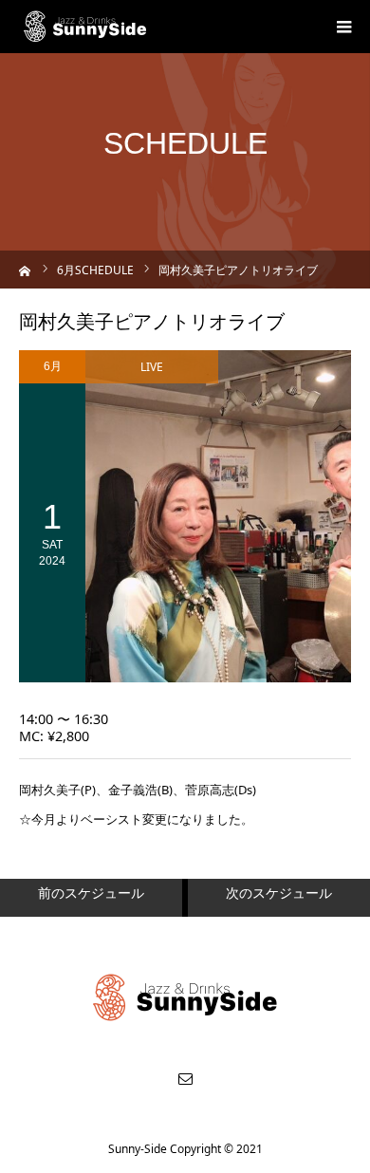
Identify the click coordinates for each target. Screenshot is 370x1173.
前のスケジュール (91, 893)
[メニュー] (343, 26)
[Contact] (185, 1078)
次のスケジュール (279, 893)
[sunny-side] (86, 26)
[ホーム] (25, 269)
